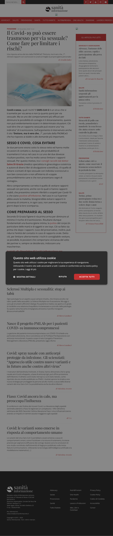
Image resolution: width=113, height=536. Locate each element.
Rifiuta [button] (63, 276)
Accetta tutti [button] (87, 276)
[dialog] (56, 268)
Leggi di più (30, 269)
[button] (24, 276)
